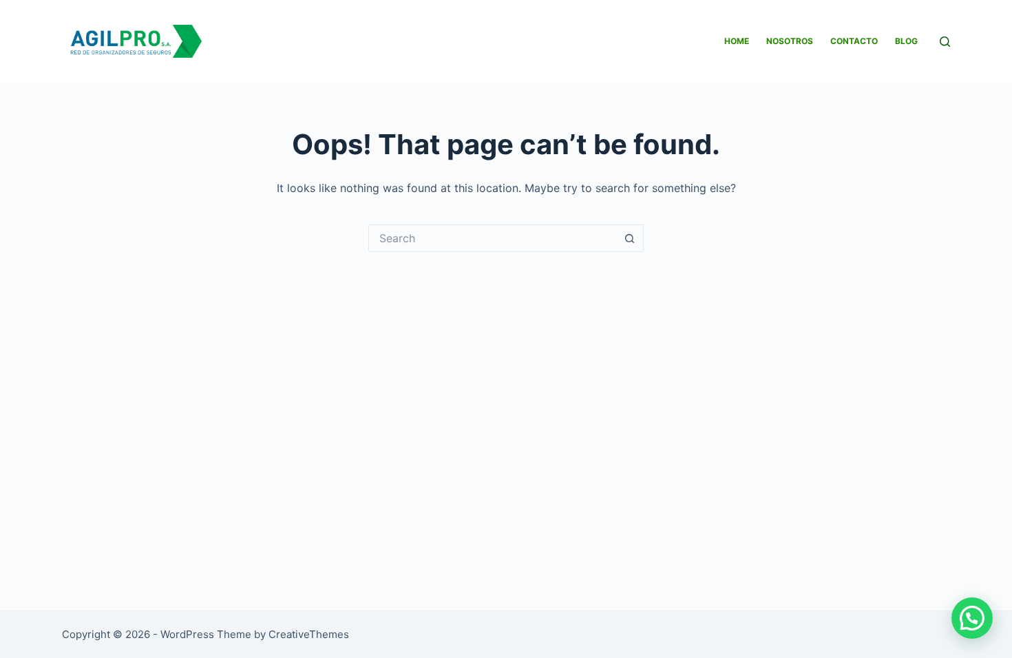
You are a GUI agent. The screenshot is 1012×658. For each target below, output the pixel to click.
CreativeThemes (308, 634)
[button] (972, 618)
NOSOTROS (789, 41)
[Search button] (630, 238)
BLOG (906, 41)
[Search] (945, 41)
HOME (736, 41)
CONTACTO (854, 41)
